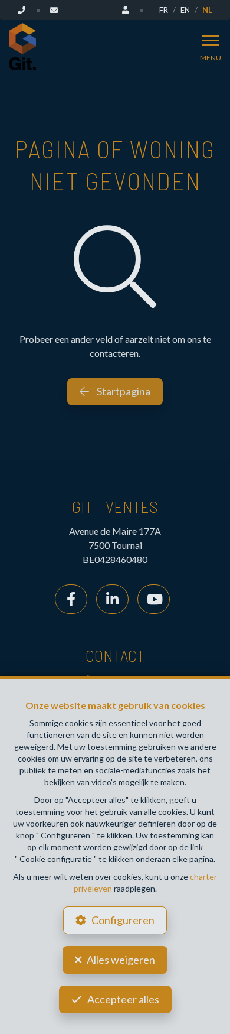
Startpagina (122, 391)
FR (163, 10)
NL (207, 10)
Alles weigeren (121, 959)
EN (185, 10)
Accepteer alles (123, 999)
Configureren (123, 919)
